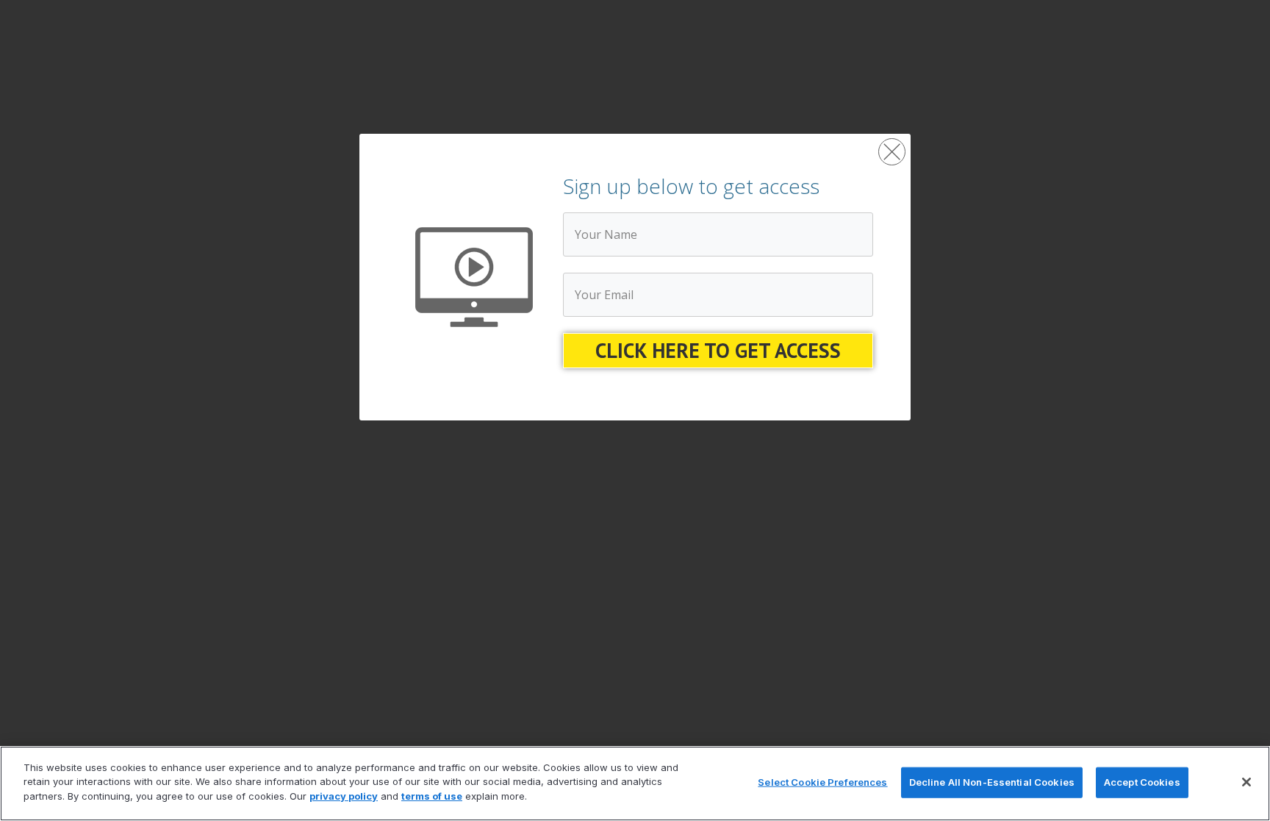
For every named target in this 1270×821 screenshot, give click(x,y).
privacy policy (343, 796)
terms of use (431, 796)
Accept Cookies (1142, 782)
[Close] (1246, 782)
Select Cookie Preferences (822, 782)
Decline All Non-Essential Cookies (992, 782)
